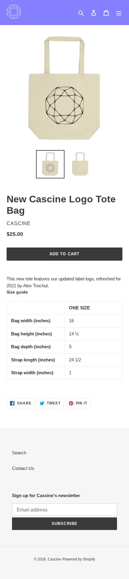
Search (19, 452)
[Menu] (118, 12)
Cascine (54, 559)
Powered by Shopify (78, 559)
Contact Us (23, 468)
